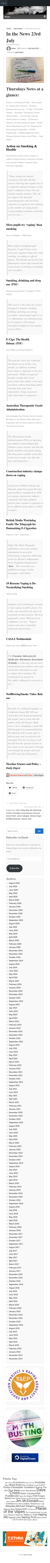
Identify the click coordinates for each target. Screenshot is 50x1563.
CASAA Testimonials (18, 639)
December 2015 (16, 1315)
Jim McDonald (27, 1501)
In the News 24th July (32, 807)
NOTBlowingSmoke (13, 819)
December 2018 (16, 1193)
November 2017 (16, 1237)
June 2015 (13, 1335)
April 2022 (13, 1058)
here (11, 566)
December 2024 (16, 950)
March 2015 (14, 1345)
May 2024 (13, 974)
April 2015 (13, 1342)
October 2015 (15, 1322)
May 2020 (13, 1136)
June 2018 (13, 1214)
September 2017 (16, 1244)
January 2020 (15, 1149)
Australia (40, 1482)
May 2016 (13, 1298)
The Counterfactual (32, 1512)
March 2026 (14, 900)
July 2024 (13, 967)
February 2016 (15, 1308)
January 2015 (15, 1352)
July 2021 (13, 1089)
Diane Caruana (27, 1493)
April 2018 (13, 1220)
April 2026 (13, 897)
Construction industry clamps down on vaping (24, 473)
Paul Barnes (31, 1509)
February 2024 (15, 984)
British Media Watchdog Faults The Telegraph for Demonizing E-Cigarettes (21, 524)
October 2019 (15, 1160)
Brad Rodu (37, 810)
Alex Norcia (9, 1482)
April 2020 (13, 1139)
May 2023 (13, 1014)
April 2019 (13, 1180)
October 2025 (15, 917)
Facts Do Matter (25, 1496)
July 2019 (13, 1170)
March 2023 (14, 1021)
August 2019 (14, 1166)
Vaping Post (28, 1517)
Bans (7, 1485)
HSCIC (13, 816)
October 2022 (15, 1038)
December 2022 (16, 1031)
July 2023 (13, 1008)
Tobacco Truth (26, 819)
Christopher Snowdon (22, 1487)
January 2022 (15, 1068)
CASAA (9, 813)
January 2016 (15, 1311)
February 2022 (15, 1065)
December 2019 (16, 1153)
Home (9, 29)
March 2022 (14, 1062)
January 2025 (15, 947)
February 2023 (15, 1025)
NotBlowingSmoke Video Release (24, 696)
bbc (31, 810)
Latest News (17, 29)
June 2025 (13, 930)
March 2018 (14, 1224)
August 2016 (14, 1288)
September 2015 (16, 1325)
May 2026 (13, 893)
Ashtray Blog (24, 810)
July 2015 (13, 1332)
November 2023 (16, 994)
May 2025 (13, 934)
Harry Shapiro (10, 1501)
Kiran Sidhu (18, 1504)
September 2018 (16, 1203)
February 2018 (15, 1227)
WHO (21, 1520)
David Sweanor (27, 813)
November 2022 (16, 1035)
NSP (24, 1509)
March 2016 (14, 1305)
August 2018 (14, 1207)
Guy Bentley (40, 1498)
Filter (13, 1498)
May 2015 (13, 1338)
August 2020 (14, 1126)
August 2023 (14, 1004)
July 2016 (13, 1291)
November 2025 (16, 913)
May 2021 (13, 1095)
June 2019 (13, 1173)
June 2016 (13, 1294)
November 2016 (16, 1278)
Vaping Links (15, 1517)
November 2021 (16, 1075)
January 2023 (15, 1028)
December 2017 (16, 1234)
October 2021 (15, 1079)
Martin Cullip (40, 1504)
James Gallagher (23, 816)
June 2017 (13, 1254)
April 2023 (13, 1018)
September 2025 (16, 920)
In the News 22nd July (17, 803)
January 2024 (15, 988)
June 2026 (13, 890)
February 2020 (15, 1146)
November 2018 (16, 1197)
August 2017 (14, 1247)
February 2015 (15, 1348)
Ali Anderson (19, 1482)
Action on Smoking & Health (21, 148)
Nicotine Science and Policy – (23, 766)
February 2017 (15, 1268)
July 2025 (13, 927)
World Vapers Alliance (30, 1520)
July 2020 (13, 1129)
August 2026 (14, 883)
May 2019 (13, 1176)
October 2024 (15, 957)
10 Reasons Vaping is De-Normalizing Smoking (21, 585)
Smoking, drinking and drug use (23, 282)
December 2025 (16, 910)
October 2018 (15, 1200)
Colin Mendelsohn (28, 1490)
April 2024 (13, 977)
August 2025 (14, 923)
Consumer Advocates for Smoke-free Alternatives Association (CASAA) (25, 659)
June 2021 (13, 1092)
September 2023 (16, 1001)
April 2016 (13, 1301)
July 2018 (13, 1210)
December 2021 (16, 1072)
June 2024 (13, 971)
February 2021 (15, 1106)
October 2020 (15, 1119)
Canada (36, 1485)
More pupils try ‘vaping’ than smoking (24, 227)
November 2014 (16, 1359)
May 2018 (13, 1217)
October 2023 (15, 998)
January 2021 (15, 1109)
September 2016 (16, 1284)
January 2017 (15, 1271)
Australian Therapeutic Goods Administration (24, 407)
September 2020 (16, 1122)
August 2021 (14, 1085)
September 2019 (16, 1163)
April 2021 (13, 1099)
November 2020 (16, 1116)
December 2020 (16, 1112)
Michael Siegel (35, 816)
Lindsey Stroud (29, 1503)
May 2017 (13, 1257)
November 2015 (16, 1318)
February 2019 (15, 1187)
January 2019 (15, 1190)
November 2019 (16, 1156)
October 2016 (15, 1281)
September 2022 (16, 1042)
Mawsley (11, 1506)
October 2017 (15, 1241)
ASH (17, 810)
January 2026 (15, 907)
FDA (35, 1496)
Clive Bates (16, 813)
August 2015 (14, 1328)
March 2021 (14, 1102)
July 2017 (13, 1251)
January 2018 (15, 1230)
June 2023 (13, 1011)
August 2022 (14, 1045)
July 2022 (13, 1048)
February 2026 (15, 903)
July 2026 (13, 886)
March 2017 (14, 1264)
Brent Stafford (27, 1485)
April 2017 (13, 1261)
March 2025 (14, 940)
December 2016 (16, 1274)
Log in (3, 3)
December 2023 (16, 991)
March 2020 (14, 1143)
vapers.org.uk (27, 1555)
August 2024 (14, 964)
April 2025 (13, 937)
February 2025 (15, 944)
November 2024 (16, 954)
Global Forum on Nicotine (25, 1498)
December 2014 (16, 1355)
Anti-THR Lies (30, 1482)
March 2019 (14, 1183)
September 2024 (16, 961)
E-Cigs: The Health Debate (17, 341)
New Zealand (16, 1509)
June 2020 (13, 1133)
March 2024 (14, 981)
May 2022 (13, 1055)
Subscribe (14, 868)
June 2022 (13, 1052)
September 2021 (16, 1082)
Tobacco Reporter (15, 1515)
